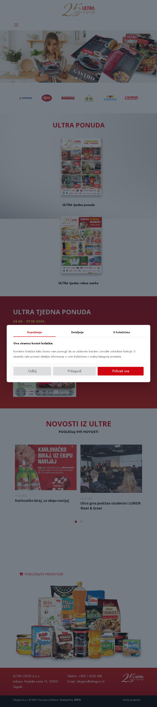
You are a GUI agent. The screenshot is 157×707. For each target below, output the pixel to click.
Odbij (32, 371)
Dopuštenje (34, 332)
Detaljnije (77, 332)
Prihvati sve (120, 371)
